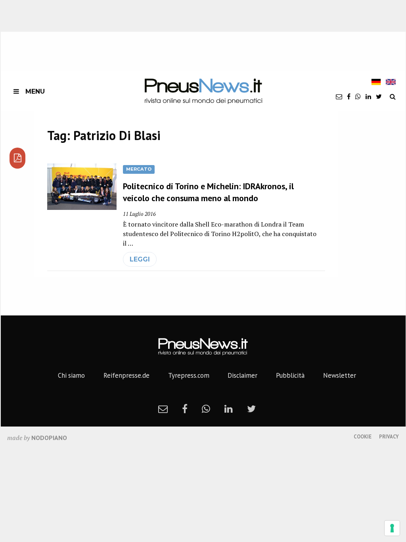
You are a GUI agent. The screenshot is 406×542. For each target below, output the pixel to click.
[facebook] (348, 96)
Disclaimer (242, 375)
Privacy (389, 436)
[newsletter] (339, 96)
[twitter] (379, 96)
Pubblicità (290, 375)
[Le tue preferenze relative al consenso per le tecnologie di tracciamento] (392, 528)
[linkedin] (368, 96)
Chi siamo (71, 375)
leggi (140, 259)
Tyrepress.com (188, 375)
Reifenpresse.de (126, 375)
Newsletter (339, 375)
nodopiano (49, 438)
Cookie (363, 436)
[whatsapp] (358, 96)
